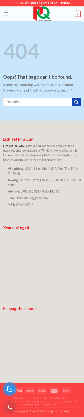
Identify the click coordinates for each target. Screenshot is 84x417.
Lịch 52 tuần (42, 401)
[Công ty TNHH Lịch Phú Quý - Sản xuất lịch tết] (42, 13)
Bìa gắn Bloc (59, 398)
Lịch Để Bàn (31, 404)
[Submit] (76, 102)
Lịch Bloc (40, 398)
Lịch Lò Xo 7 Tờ (65, 401)
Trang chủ (22, 398)
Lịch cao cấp (52, 404)
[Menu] (5, 14)
